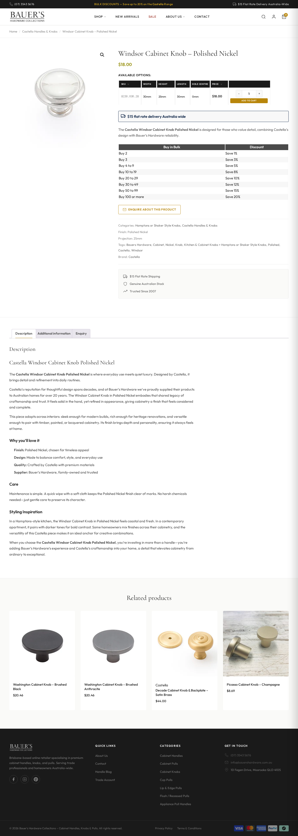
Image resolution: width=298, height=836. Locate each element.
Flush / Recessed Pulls (174, 796)
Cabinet (158, 245)
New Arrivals (127, 16)
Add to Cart (249, 100)
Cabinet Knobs (170, 771)
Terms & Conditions (189, 828)
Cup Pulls (166, 780)
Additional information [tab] (54, 333)
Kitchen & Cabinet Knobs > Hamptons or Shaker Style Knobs (225, 245)
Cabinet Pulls (169, 763)
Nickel (170, 245)
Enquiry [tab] (81, 333)
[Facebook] (13, 779)
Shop (98, 16)
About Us (174, 16)
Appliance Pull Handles (175, 804)
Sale (152, 16)
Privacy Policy (164, 828)
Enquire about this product (152, 209)
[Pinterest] (36, 779)
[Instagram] (24, 779)
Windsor (137, 250)
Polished (273, 245)
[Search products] (263, 16)
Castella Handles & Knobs (40, 31)
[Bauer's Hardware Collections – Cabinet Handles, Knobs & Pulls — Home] (27, 17)
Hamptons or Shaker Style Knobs (157, 225)
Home (13, 31)
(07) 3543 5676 (241, 755)
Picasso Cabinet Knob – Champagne (253, 684)
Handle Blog (103, 771)
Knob (179, 245)
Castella (124, 250)
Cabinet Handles (171, 755)
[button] (102, 55)
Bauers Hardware (138, 245)
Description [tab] (23, 333)
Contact (202, 16)
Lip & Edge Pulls (171, 788)
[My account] (273, 16)
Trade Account (105, 780)
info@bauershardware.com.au (251, 762)
